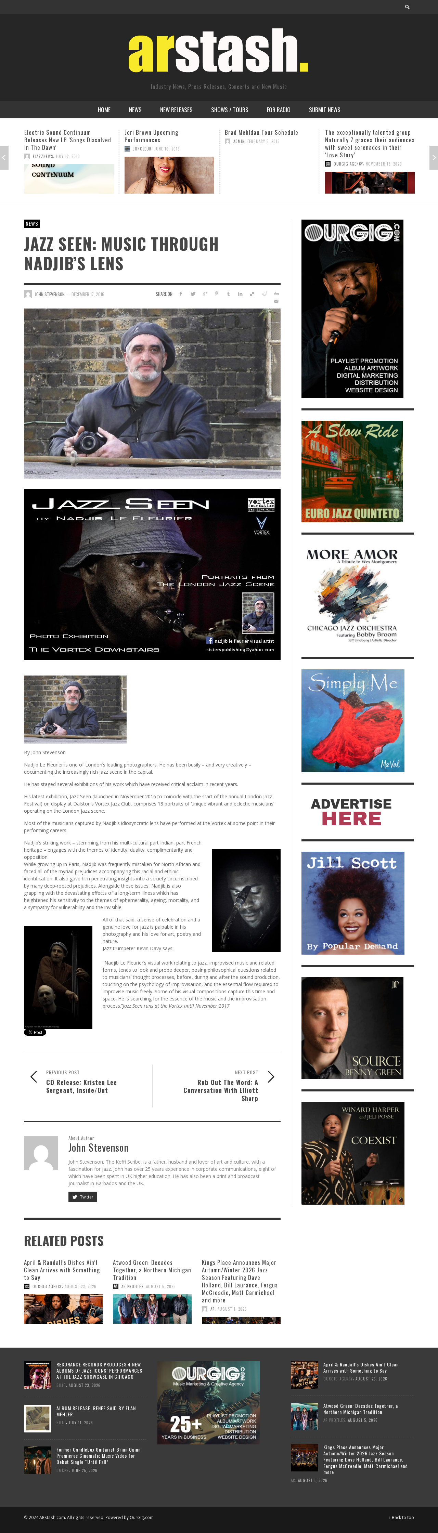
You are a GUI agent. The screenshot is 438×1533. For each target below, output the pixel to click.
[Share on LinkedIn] (240, 293)
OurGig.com (142, 1517)
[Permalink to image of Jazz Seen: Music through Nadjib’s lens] (152, 393)
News (32, 223)
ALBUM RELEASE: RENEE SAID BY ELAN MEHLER (96, 1411)
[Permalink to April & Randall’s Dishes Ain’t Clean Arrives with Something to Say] (63, 1309)
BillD (61, 1385)
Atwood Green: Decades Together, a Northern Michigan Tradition (152, 1270)
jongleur (42, 149)
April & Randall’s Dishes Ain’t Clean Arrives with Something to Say (62, 1270)
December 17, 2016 (88, 294)
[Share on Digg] (276, 293)
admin (138, 141)
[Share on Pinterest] (216, 293)
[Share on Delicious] (252, 293)
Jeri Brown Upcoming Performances (51, 136)
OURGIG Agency (248, 164)
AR (212, 1309)
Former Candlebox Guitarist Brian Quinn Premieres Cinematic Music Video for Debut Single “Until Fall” (98, 1455)
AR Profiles (132, 1286)
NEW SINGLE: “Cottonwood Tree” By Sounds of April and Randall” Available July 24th (369, 140)
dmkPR (62, 1470)
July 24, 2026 (378, 156)
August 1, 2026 (232, 1309)
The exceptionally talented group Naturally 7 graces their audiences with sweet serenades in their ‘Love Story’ (269, 143)
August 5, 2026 (161, 1286)
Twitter (86, 1197)
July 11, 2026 (81, 1422)
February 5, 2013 (163, 141)
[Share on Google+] (204, 293)
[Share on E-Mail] (276, 301)
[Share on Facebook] (180, 293)
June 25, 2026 (85, 1470)
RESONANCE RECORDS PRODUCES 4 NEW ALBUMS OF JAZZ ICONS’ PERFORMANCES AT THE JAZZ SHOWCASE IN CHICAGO (99, 1370)
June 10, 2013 (66, 149)
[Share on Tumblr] (228, 293)
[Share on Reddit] (264, 293)
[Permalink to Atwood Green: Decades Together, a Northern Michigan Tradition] (152, 1309)
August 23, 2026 (80, 1286)
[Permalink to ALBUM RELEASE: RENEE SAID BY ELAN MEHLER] (37, 1418)
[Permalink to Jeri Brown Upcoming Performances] (69, 175)
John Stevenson (50, 294)
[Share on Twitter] (192, 293)
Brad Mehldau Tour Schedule (161, 132)
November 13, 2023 (283, 164)
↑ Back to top (401, 1517)
